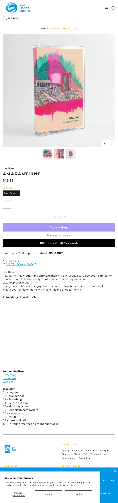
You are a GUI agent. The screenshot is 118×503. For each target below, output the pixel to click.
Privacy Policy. (67, 485)
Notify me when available (59, 243)
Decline (78, 494)
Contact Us (84, 458)
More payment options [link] (59, 235)
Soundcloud (77, 450)
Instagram (9, 378)
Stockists (66, 454)
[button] (112, 8)
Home (43, 29)
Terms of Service (99, 454)
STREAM (11, 260)
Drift (86, 454)
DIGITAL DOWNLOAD (19, 264)
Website (8, 381)
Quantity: (9, 201)
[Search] (5, 18)
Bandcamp (91, 450)
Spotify (65, 450)
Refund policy (69, 458)
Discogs (77, 454)
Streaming (9, 374)
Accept (48, 494)
